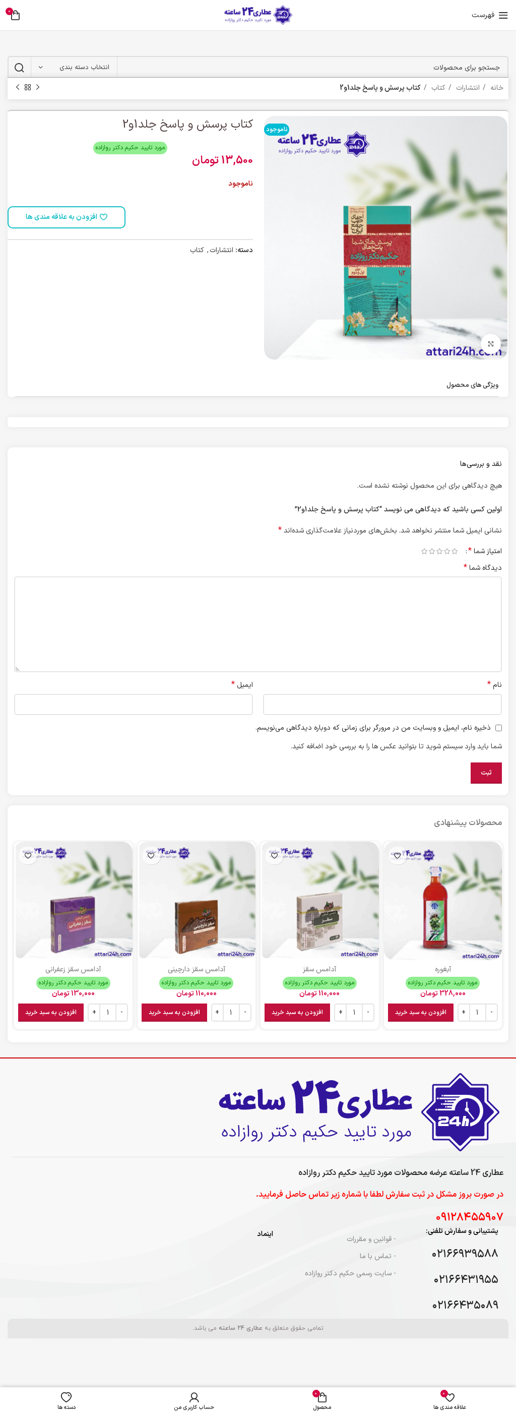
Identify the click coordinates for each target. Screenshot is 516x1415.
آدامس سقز (319, 969)
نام (494, 685)
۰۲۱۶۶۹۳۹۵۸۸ (465, 1254)
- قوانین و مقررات (371, 1239)
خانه (495, 88)
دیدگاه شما (483, 568)
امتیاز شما (485, 551)
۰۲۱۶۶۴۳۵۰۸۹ (465, 1306)
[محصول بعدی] (18, 88)
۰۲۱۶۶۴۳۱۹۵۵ (466, 1280)
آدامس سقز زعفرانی (73, 969)
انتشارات (467, 88)
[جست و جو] (19, 67)
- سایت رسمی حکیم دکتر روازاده (350, 1273)
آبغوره (443, 969)
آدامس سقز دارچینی (196, 969)
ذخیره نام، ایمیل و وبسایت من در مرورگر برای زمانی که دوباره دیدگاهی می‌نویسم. (373, 728)
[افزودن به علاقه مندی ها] (398, 855)
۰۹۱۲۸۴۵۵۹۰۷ (469, 1217)
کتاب (437, 88)
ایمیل (242, 685)
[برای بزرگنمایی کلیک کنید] (491, 344)
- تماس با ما (378, 1256)
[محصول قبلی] (38, 88)
